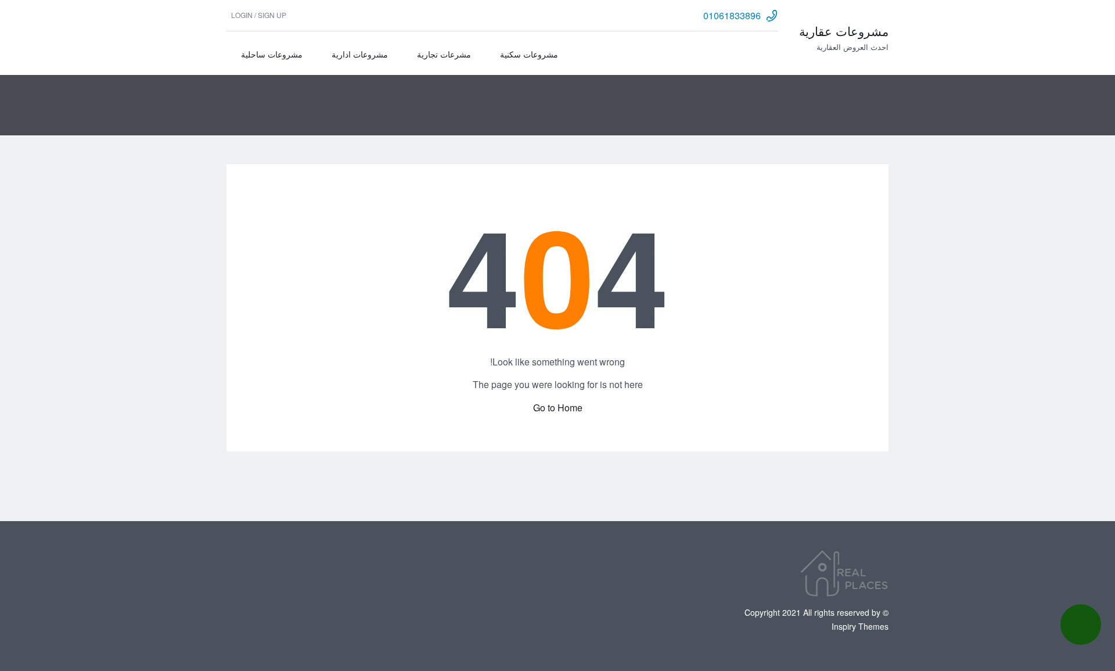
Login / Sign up (258, 15)
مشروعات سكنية (529, 54)
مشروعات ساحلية (272, 54)
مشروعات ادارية (360, 54)
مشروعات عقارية (844, 31)
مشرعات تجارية (444, 54)
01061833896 (732, 15)
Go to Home (557, 407)
